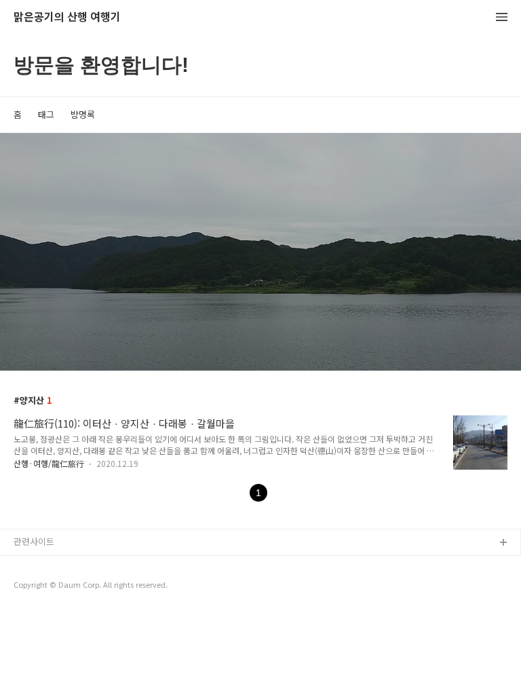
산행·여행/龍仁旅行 (49, 463)
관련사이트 (34, 541)
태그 (46, 114)
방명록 (83, 114)
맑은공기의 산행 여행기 (67, 17)
